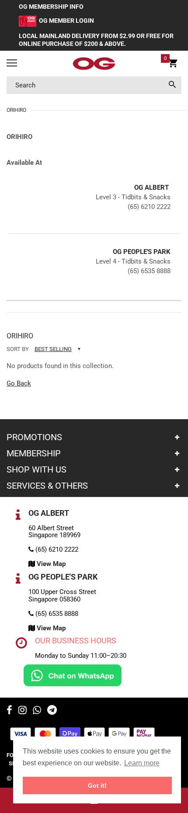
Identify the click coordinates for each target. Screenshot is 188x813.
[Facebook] (9, 711)
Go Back (19, 383)
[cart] (172, 65)
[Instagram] (22, 711)
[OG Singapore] (94, 63)
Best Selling (53, 349)
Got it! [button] (97, 785)
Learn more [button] (142, 763)
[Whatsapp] (37, 711)
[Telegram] (52, 711)
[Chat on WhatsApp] (73, 675)
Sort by (18, 349)
